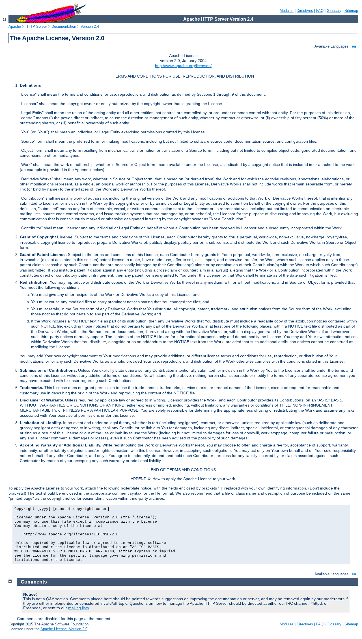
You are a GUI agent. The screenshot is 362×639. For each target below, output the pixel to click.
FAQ (320, 10)
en (354, 46)
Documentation (63, 26)
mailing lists (78, 608)
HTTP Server (36, 26)
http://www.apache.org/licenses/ (183, 65)
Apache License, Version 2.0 (63, 629)
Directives (305, 10)
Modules (287, 10)
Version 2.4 (90, 26)
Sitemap (351, 10)
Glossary (334, 10)
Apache (14, 26)
